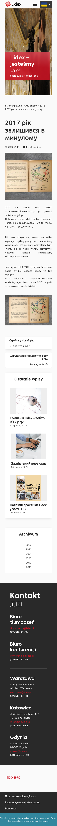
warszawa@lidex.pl (20, 692)
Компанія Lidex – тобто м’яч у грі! (27, 420)
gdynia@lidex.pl (18, 751)
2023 (29, 545)
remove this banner (40, 821)
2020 (28, 558)
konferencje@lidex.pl (22, 655)
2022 (29, 549)
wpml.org (26, 818)
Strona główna (13, 105)
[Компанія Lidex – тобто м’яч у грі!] (28, 401)
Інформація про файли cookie (22, 802)
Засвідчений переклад (28, 463)
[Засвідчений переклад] (28, 446)
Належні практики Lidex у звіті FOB (28, 507)
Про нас (13, 777)
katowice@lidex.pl (20, 721)
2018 (42, 105)
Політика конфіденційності (20, 796)
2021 (28, 554)
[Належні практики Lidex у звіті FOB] (28, 488)
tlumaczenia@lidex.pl (22, 628)
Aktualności (30, 105)
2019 (28, 563)
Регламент (11, 808)
